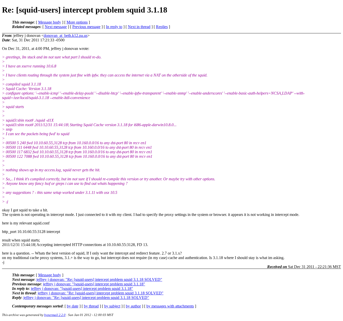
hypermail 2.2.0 (55, 315)
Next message (56, 27)
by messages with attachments (170, 306)
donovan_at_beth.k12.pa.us (65, 35)
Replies (162, 27)
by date (72, 306)
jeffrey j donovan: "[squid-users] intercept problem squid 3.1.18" (94, 284)
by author (133, 306)
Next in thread (139, 27)
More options (77, 22)
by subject (112, 306)
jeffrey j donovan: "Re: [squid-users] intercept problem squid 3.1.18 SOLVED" (99, 279)
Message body (49, 22)
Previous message (86, 27)
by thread (91, 306)
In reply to (114, 27)
